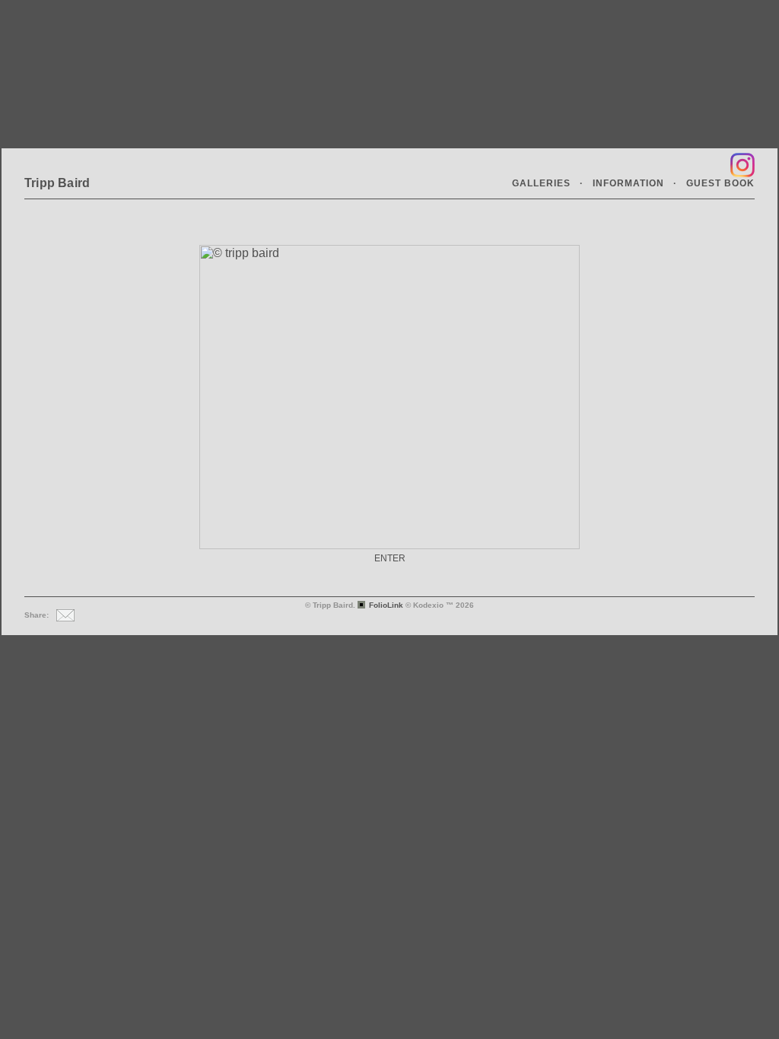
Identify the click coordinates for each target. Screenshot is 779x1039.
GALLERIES (541, 183)
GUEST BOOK (720, 183)
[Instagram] (741, 165)
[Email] (63, 615)
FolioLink (386, 605)
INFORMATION (628, 183)
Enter (389, 558)
